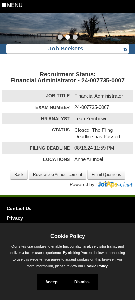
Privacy (15, 218)
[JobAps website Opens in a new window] (114, 184)
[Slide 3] (75, 38)
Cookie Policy (96, 266)
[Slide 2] (68, 38)
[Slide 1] (60, 38)
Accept (52, 282)
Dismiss (82, 282)
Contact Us (19, 208)
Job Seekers (65, 48)
